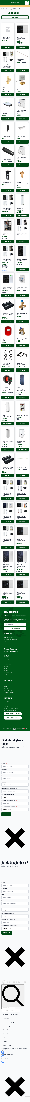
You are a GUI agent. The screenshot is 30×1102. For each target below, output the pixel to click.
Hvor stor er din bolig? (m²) (9, 800)
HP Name (1, 757)
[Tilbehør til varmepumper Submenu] (19, 1022)
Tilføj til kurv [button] (8, 47)
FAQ (6, 686)
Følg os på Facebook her (11, 649)
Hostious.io (15, 729)
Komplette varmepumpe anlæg (10, 1014)
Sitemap (7, 646)
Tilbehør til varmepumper (9, 1022)
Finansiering (6, 1033)
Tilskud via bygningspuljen (11, 710)
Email (3, 776)
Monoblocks (8, 664)
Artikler (6, 670)
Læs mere (22, 47)
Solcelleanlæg (6, 1026)
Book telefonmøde (9, 690)
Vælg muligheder (22, 215)
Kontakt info (7, 688)
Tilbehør (7, 666)
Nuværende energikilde (8, 794)
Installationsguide (9, 701)
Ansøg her (27, 6)
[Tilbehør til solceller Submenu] (19, 1030)
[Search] (12, 995)
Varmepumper (8, 662)
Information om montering (11, 704)
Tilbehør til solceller (8, 1029)
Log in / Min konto (7, 1045)
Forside (3, 9)
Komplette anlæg (9, 659)
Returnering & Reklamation (11, 639)
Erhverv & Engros (9, 644)
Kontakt (4, 1041)
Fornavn (4, 763)
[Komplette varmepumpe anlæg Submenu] (19, 1014)
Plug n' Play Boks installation (11, 708)
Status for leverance (9, 692)
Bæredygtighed (8, 672)
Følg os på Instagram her (12, 651)
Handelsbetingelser (9, 637)
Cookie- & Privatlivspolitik (10, 641)
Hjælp (6, 684)
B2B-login (7, 674)
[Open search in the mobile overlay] (10, 1010)
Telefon (3, 782)
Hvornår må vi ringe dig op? (9, 806)
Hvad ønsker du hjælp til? (8, 907)
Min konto (3, 1063)
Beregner (7, 668)
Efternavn (4, 769)
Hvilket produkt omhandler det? (9, 788)
